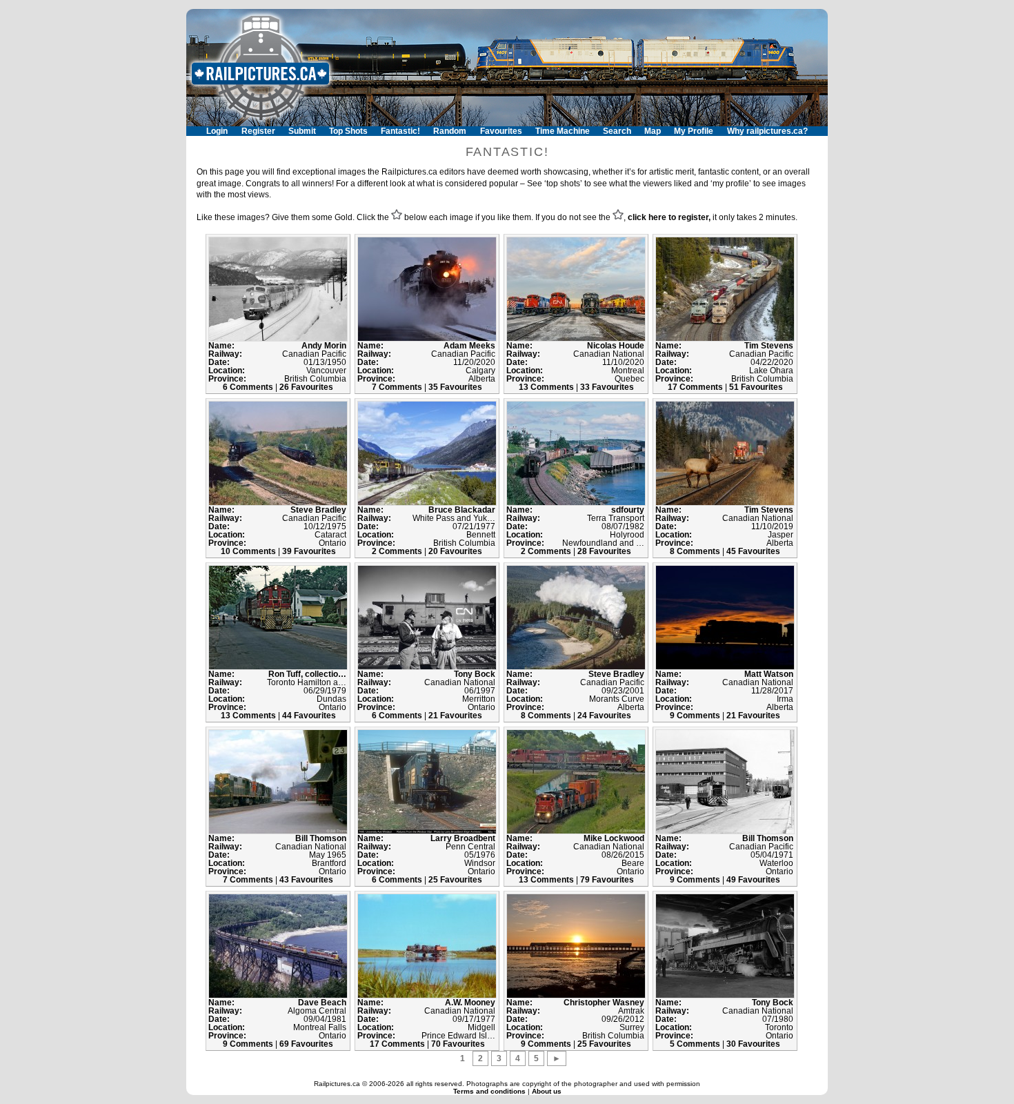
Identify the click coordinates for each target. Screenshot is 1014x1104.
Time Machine (562, 131)
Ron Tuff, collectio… (307, 674)
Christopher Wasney (604, 1002)
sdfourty (627, 510)
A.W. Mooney (470, 1002)
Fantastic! (400, 131)
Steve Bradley (318, 510)
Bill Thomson (320, 838)
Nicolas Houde (615, 346)
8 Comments (696, 551)
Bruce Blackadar (461, 510)
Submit (302, 131)
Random (449, 131)
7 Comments (398, 387)
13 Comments (547, 387)
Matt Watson (768, 674)
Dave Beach (322, 1002)
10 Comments (249, 551)
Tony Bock (474, 674)
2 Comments (398, 551)
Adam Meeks (469, 346)
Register (258, 131)
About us (546, 1091)
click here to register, (669, 217)
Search (617, 131)
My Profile (693, 131)
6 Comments (249, 387)
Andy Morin (323, 346)
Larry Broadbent (462, 838)
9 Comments (696, 715)
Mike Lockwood (614, 838)
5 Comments (696, 1044)
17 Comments (696, 387)
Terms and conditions (490, 1091)
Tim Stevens (768, 346)
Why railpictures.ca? (767, 131)
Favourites (501, 131)
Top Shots (348, 131)
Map (652, 131)
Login (217, 131)
